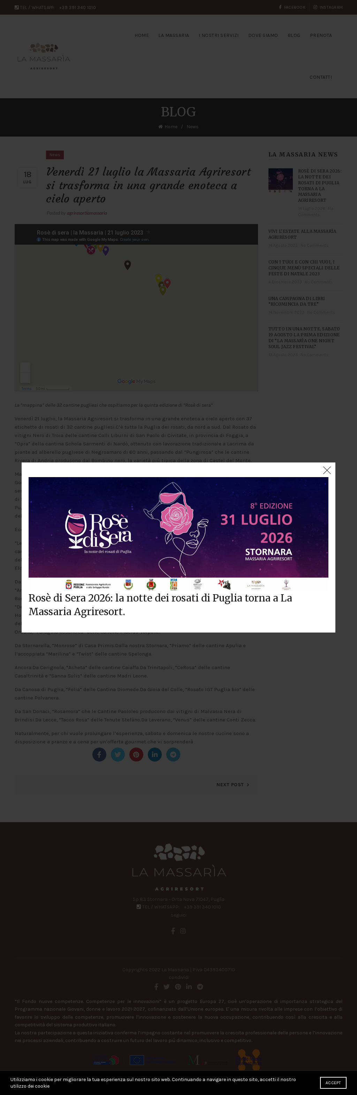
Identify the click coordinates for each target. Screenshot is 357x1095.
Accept (333, 1082)
